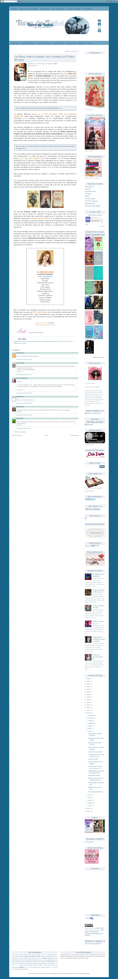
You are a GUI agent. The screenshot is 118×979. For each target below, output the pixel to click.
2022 (88, 689)
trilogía (24, 343)
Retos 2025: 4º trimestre (91, 201)
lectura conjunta (29, 961)
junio (89, 731)
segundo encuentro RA (28, 967)
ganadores (49, 960)
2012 (88, 808)
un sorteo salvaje (89, 842)
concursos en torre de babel (32, 956)
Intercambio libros (90, 203)
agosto (90, 726)
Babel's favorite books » (99, 357)
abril (89, 797)
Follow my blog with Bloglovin (93, 943)
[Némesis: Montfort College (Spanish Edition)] (98, 309)
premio (56, 965)
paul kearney (51, 965)
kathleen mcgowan (54, 341)
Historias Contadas (90, 546)
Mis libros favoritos (95, 422)
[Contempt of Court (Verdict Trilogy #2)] (89, 308)
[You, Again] (89, 264)
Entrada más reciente (17, 435)
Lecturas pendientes (90, 198)
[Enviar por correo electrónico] (18, 339)
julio (89, 728)
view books (102, 226)
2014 (88, 710)
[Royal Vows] (89, 324)
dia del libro (55, 956)
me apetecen (28, 963)
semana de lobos (37, 967)
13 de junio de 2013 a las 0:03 (23, 428)
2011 (88, 811)
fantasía (44, 958)
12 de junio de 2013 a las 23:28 (24, 415)
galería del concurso (42, 960)
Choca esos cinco (27, 43)
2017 (88, 702)
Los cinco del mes (26, 955)
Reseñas (14, 9)
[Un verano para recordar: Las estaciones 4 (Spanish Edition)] (98, 264)
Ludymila (18, 353)
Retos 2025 (88, 189)
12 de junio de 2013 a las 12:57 (24, 374)
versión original (22, 969)
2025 (88, 681)
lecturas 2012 (37, 961)
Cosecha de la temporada (28, 9)
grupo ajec (55, 960)
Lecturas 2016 (70, 43)
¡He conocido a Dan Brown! (95, 792)
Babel (92, 217)
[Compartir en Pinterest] (25, 339)
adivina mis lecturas (44, 954)
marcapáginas (22, 963)
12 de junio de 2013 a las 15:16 (24, 393)
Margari (18, 418)
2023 (88, 686)
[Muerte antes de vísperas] (89, 338)
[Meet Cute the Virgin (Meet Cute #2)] (89, 250)
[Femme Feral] (98, 250)
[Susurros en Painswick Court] (98, 293)
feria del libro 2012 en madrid (22, 960)
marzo (90, 800)
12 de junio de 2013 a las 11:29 (24, 359)
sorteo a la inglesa (52, 967)
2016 (88, 705)
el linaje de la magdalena (42, 341)
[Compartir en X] (22, 339)
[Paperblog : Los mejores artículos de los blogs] (89, 919)
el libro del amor (32, 341)
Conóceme (15, 43)
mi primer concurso (36, 963)
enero (90, 805)
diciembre (91, 715)
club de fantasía (19, 956)
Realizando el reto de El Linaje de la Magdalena (40, 63)
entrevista (14, 958)
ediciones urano (23, 341)
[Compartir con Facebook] (23, 339)
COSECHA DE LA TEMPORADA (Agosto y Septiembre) (98, 639)
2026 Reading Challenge (95, 215)
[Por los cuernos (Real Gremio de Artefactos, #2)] (98, 338)
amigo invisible (52, 955)
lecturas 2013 (62, 341)
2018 (88, 699)
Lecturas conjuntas (44, 43)
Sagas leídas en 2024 (90, 191)
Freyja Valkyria (20, 378)
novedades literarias (33, 965)
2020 (88, 694)
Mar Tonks (19, 363)
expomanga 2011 (38, 958)
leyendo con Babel (45, 961)
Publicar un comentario (20, 432)
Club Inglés (88, 194)
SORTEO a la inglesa (98, 621)
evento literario (31, 958)
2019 (88, 697)
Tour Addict (87, 9)
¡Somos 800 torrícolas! (94, 775)
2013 (88, 713)
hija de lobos (22, 961)
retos (71, 341)
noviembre (91, 718)
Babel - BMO (99, 928)
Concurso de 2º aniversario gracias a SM (97, 657)
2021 (88, 692)
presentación (15, 967)
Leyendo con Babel (73, 9)
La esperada (51, 322)
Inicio (46, 435)
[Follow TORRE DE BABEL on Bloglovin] (90, 500)
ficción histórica (34, 960)
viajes (27, 969)
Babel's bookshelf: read (95, 235)
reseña (68, 341)
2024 (88, 684)
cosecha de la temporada (46, 956)
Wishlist (90, 43)
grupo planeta (15, 961)
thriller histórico (18, 343)
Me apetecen (45, 9)
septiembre (91, 723)
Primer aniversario (36, 955)
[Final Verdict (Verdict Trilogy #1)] (89, 353)
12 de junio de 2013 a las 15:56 (24, 403)
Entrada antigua (74, 435)
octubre (90, 720)
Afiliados (81, 43)
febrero (90, 803)
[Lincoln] (98, 323)
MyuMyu (18, 406)
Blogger (87, 973)
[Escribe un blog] (20, 339)
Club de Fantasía (58, 9)
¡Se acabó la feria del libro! (95, 752)
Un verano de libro (93, 759)
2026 (88, 678)
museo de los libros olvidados (48, 963)
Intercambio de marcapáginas (92, 206)
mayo (90, 795)
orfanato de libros (43, 965)
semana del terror (45, 967)
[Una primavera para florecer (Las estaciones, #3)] (89, 279)
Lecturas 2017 (58, 43)
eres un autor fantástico (22, 958)
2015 (88, 707)
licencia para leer (15, 963)
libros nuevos (54, 961)
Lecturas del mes (89, 186)
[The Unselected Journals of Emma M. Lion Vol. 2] (98, 279)
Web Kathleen (45, 302)
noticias (25, 965)
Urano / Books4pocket (45, 276)
